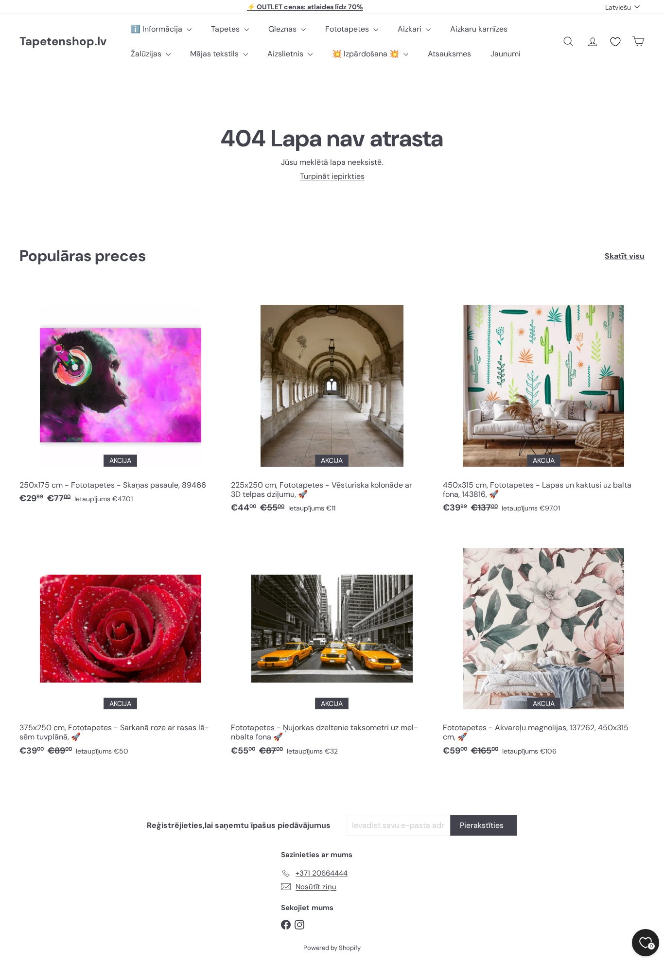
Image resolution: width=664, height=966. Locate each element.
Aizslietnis (286, 54)
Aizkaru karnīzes (478, 29)
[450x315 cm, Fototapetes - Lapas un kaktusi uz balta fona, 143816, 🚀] (544, 404)
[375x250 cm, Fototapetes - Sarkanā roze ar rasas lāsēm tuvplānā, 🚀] (120, 647)
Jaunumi (505, 54)
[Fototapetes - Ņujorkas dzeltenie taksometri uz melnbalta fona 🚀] (332, 647)
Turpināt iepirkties (332, 176)
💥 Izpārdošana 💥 (366, 54)
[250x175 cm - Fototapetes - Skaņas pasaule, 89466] (120, 399)
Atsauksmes (449, 54)
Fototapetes (348, 29)
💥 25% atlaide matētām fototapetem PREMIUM (305, 9)
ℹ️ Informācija (157, 29)
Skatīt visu (625, 256)
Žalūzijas (147, 54)
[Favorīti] (615, 41)
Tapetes (226, 29)
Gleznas (283, 29)
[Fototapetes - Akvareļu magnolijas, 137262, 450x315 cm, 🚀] (544, 647)
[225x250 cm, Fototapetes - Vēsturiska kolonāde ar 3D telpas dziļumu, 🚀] (332, 404)
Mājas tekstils (215, 54)
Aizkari (410, 29)
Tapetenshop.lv (62, 42)
